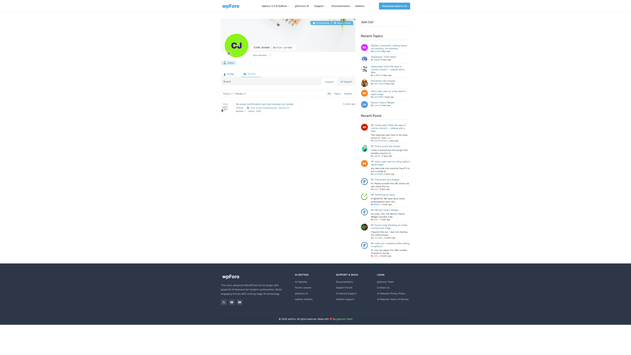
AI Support (346, 81)
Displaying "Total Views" (384, 56)
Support (319, 6)
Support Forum (344, 287)
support (377, 59)
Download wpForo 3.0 (394, 6)
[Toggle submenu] (289, 6)
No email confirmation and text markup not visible (264, 104)
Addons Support (345, 299)
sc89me (377, 75)
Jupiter (377, 156)
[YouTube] (232, 302)
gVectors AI (302, 6)
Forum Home (322, 23)
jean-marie (379, 83)
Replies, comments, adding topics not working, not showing (389, 47)
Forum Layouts (303, 287)
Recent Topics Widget (383, 102)
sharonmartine (380, 140)
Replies (348, 93)
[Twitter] (224, 302)
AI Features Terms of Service (393, 299)
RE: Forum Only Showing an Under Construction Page (389, 226)
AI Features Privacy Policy (391, 293)
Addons (359, 6)
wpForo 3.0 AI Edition (274, 6)
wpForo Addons (304, 299)
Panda (377, 51)
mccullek (378, 238)
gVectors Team (385, 281)
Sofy (376, 189)
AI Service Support (346, 293)
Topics (337, 93)
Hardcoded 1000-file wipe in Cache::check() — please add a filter (388, 69)
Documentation (341, 6)
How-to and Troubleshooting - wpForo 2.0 (269, 108)
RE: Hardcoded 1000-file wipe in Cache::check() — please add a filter (388, 128)
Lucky (377, 105)
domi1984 (378, 97)
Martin (377, 204)
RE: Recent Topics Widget (385, 210)
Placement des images (383, 80)
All (329, 93)
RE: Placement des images (385, 179)
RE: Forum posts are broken (385, 146)
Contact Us (383, 287)
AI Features (301, 281)
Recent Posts (344, 23)
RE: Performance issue (383, 194)
